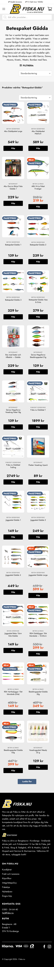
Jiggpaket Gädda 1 (13, 520)
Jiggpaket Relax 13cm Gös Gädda (13, 634)
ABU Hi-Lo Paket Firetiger (38, 187)
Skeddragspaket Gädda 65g (13, 751)
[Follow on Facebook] (44, 947)
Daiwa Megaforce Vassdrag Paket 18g (13, 411)
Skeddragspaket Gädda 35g (38, 693)
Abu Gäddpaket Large (13, 131)
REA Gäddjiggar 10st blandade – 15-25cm (38, 634)
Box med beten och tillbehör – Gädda (13, 356)
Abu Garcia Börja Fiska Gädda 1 (13, 187)
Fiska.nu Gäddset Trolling (13, 466)
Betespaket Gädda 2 (38, 245)
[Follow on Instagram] (49, 947)
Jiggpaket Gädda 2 (38, 520)
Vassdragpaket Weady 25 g (38, 751)
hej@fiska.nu (8, 912)
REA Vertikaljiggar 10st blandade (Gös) (13, 693)
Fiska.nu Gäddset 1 (38, 410)
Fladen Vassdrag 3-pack (38, 465)
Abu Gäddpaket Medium (38, 132)
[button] (3, 9)
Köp (38, 148)
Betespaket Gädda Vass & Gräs (38, 301)
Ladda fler (27, 781)
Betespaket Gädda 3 (13, 300)
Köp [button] (13, 148)
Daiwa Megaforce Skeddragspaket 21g (38, 356)
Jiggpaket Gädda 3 (13, 575)
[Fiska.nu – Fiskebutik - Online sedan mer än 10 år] (27, 9)
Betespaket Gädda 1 (13, 245)
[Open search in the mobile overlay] (27, 17)
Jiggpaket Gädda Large (38, 575)
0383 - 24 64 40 (10, 909)
